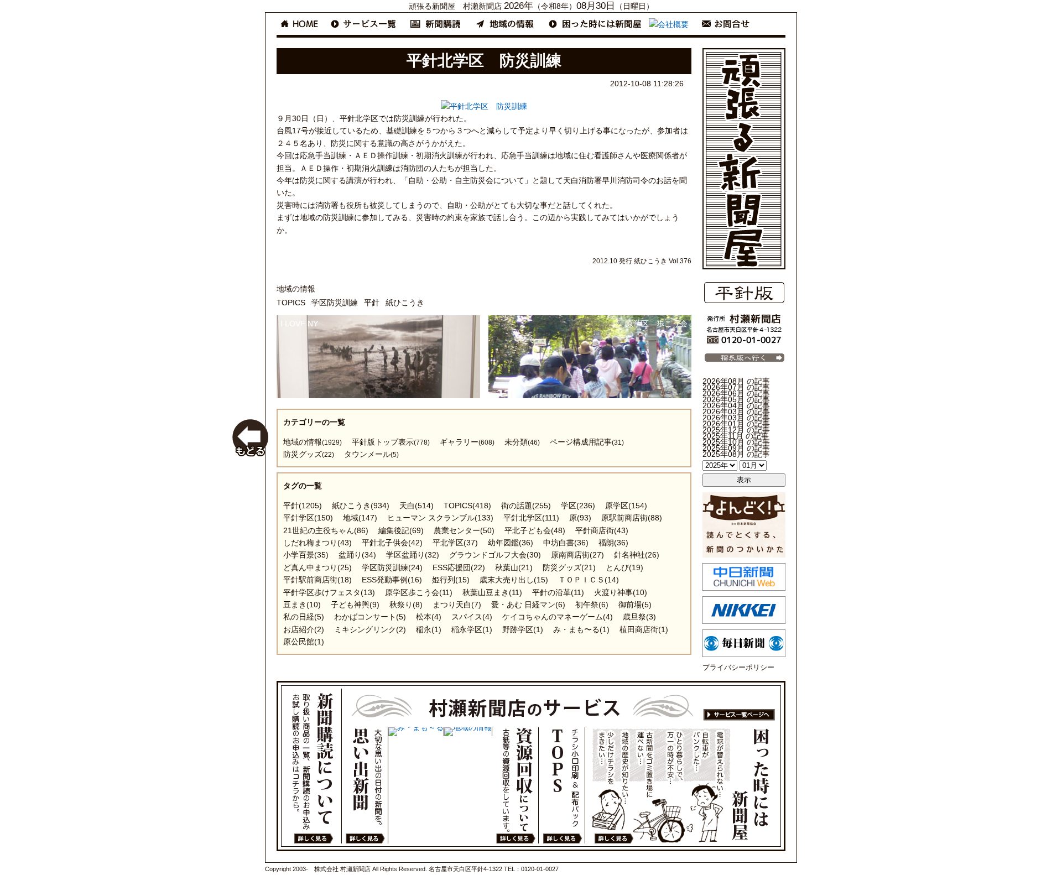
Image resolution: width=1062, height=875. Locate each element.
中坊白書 (566, 542)
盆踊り (357, 554)
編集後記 (401, 530)
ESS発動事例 (392, 579)
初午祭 (591, 604)
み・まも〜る (581, 629)
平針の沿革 (558, 592)
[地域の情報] (468, 731)
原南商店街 (577, 554)
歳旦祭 (639, 616)
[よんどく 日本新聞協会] (743, 554)
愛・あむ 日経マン (528, 604)
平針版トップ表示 (391, 442)
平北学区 (455, 542)
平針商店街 (601, 530)
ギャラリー (467, 442)
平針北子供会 (392, 542)
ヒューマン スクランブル (440, 517)
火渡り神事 (620, 592)
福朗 (613, 542)
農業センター (464, 530)
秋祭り (406, 604)
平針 (371, 302)
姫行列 (451, 579)
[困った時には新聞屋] (684, 785)
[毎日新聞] (743, 654)
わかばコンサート (370, 616)
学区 (578, 505)
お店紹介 (303, 629)
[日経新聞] (743, 621)
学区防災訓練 (334, 302)
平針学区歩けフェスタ (329, 592)
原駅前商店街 (631, 517)
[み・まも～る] (416, 731)
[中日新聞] (743, 588)
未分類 (522, 442)
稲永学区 (471, 629)
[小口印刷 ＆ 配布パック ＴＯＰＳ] (562, 785)
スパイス (471, 616)
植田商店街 (644, 629)
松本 (428, 616)
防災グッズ (308, 454)
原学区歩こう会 (418, 592)
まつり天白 (457, 604)
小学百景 (306, 554)
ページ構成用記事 (587, 442)
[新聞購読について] (312, 766)
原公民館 (303, 641)
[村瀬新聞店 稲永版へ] (743, 361)
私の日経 (303, 616)
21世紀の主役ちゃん (325, 530)
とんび (624, 567)
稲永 (428, 629)
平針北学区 (531, 517)
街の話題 (526, 505)
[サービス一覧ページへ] (562, 708)
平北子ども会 (534, 530)
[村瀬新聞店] (743, 342)
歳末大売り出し (514, 579)
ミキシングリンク (370, 629)
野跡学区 (522, 629)
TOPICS (291, 302)
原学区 (626, 505)
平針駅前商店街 (317, 579)
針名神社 (636, 554)
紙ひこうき (405, 302)
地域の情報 (296, 288)
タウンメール (371, 454)
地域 (360, 517)
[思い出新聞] (365, 785)
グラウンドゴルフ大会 (495, 554)
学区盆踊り (412, 554)
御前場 (635, 604)
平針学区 (308, 517)
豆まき (302, 604)
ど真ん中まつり (317, 567)
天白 (416, 505)
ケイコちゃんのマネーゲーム (557, 616)
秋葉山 (514, 567)
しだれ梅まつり (317, 542)
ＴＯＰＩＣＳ (588, 579)
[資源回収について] (515, 785)
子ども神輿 (355, 604)
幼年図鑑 (510, 542)
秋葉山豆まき (492, 592)
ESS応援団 (459, 567)
